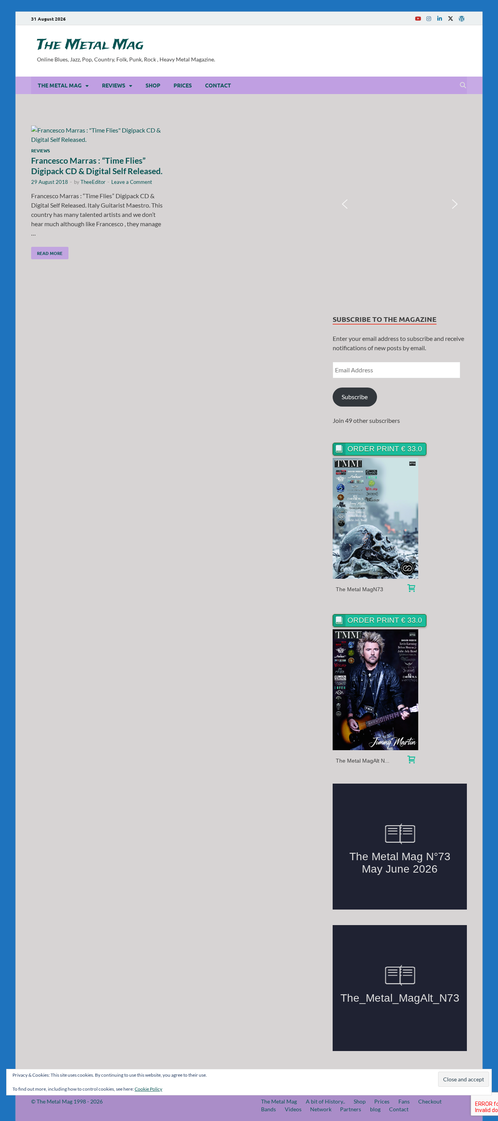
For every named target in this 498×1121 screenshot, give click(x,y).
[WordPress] (461, 19)
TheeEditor (93, 182)
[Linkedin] (439, 18)
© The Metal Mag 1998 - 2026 (67, 1101)
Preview (375, 518)
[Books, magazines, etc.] (411, 589)
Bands (268, 1109)
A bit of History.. (325, 1101)
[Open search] (463, 85)
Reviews (113, 85)
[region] (400, 204)
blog (375, 1109)
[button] (344, 204)
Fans (404, 1101)
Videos (293, 1109)
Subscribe (355, 396)
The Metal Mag (90, 45)
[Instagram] (428, 18)
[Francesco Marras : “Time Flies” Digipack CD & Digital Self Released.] (99, 135)
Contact (218, 85)
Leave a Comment (131, 182)
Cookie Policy (148, 1089)
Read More (47, 251)
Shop (153, 85)
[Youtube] (418, 18)
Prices (183, 85)
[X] (450, 18)
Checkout (430, 1101)
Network (320, 1109)
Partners (350, 1109)
